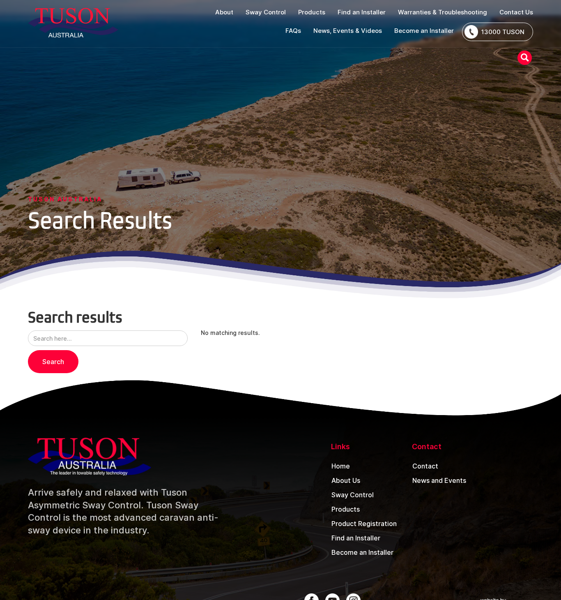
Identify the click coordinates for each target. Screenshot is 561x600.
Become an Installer (362, 552)
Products (345, 509)
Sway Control (352, 495)
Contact (425, 466)
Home (340, 466)
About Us (345, 480)
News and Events (439, 480)
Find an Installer (355, 538)
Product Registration (364, 523)
